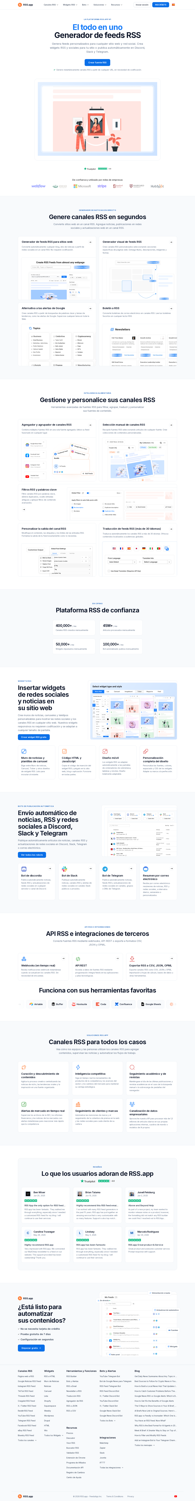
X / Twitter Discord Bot (110, 1396)
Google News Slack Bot (110, 1411)
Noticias (47, 1386)
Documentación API (74, 1467)
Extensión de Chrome (75, 1458)
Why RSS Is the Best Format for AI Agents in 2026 (156, 1425)
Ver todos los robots (32, 855)
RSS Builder (71, 1376)
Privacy (130, 1496)
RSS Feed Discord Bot (109, 1391)
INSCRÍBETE (160, 5)
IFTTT (102, 1462)
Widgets (49, 1371)
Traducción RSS (73, 1396)
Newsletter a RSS (74, 1391)
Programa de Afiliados (76, 1462)
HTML (46, 1425)
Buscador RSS (72, 1448)
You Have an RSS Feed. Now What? (150, 1420)
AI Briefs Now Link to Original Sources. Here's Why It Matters (156, 1411)
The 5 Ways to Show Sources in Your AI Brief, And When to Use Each (156, 1406)
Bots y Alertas (72, 1381)
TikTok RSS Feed (25, 1391)
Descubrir (70, 1438)
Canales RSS (25, 1371)
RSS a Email (71, 1386)
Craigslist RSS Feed (26, 1401)
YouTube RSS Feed (26, 1416)
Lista (46, 1396)
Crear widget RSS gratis (34, 737)
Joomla (103, 1458)
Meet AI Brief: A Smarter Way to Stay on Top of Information (156, 1430)
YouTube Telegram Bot (110, 1376)
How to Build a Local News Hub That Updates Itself (156, 1386)
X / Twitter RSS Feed (27, 1406)
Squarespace (50, 1406)
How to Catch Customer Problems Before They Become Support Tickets (156, 1391)
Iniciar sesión (142, 5)
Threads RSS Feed (26, 1396)
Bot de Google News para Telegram (115, 1381)
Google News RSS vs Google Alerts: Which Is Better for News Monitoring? (156, 1396)
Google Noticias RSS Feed (29, 1381)
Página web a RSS (26, 1376)
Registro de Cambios (75, 1472)
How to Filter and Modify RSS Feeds (150, 1435)
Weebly (47, 1411)
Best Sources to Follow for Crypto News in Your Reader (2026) (156, 1381)
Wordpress (49, 1416)
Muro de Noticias (51, 1381)
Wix (45, 1430)
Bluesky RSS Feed (26, 1435)
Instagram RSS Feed (26, 1386)
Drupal (47, 1420)
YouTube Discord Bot (109, 1401)
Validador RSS (72, 1453)
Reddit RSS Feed (25, 1411)
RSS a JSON (71, 1406)
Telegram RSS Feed (26, 1420)
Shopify (47, 1401)
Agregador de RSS (74, 1401)
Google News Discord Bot (111, 1416)
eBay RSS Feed (25, 1430)
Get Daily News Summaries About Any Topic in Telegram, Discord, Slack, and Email (156, 1376)
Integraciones (108, 1437)
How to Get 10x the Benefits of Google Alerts (154, 1401)
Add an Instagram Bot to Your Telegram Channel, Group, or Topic (156, 1440)
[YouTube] (175, 1496)
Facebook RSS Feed (27, 1425)
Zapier (102, 1448)
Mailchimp (104, 1443)
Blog (137, 1371)
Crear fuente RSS (97, 62)
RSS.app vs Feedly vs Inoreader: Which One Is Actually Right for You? (156, 1416)
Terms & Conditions (114, 1496)
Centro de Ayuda (73, 1477)
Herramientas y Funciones (81, 1371)
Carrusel (47, 1391)
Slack (102, 1453)
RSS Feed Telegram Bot (110, 1386)
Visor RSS (70, 1443)
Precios (69, 1433)
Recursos (71, 1427)
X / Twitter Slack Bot (109, 1406)
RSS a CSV (71, 1411)
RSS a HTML (49, 1376)
